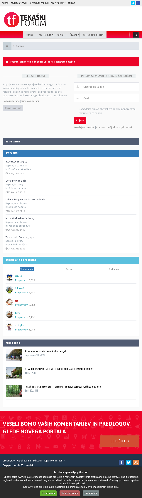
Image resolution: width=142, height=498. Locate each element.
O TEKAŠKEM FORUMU (39, 3)
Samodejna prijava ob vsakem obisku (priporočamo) (107, 109)
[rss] (136, 462)
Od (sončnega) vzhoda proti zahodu (25, 199)
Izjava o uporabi (30, 101)
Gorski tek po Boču (16, 180)
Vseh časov (27, 269)
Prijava (71, 3)
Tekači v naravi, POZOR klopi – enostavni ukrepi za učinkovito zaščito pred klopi (63, 386)
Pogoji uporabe (11, 101)
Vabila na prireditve (19, 225)
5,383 (32, 304)
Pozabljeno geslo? (84, 127)
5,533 (32, 292)
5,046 (32, 329)
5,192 (32, 317)
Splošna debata (17, 188)
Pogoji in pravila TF (13, 465)
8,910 (32, 280)
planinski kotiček (18, 244)
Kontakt (30, 465)
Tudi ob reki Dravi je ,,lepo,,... (21, 237)
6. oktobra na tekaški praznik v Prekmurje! (45, 351)
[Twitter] (128, 462)
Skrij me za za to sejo (90, 113)
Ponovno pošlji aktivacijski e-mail (114, 127)
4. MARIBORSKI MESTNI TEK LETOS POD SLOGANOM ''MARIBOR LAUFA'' (59, 369)
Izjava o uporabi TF (54, 460)
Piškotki (37, 460)
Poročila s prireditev (20, 169)
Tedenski (114, 269)
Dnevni (69, 269)
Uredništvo (9, 460)
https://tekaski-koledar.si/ (20, 218)
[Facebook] (121, 462)
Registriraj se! (13, 108)
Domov (5, 3)
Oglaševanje (24, 460)
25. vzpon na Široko (16, 161)
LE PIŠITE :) (119, 441)
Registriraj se (58, 3)
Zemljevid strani (19, 3)
